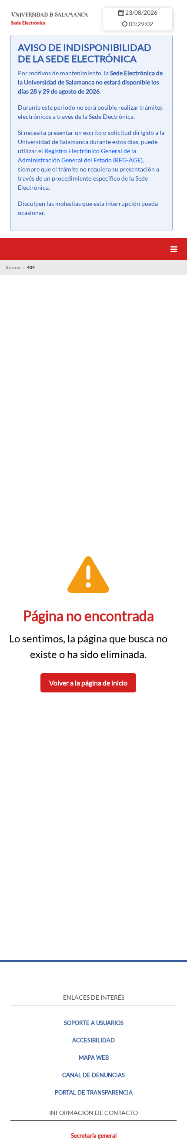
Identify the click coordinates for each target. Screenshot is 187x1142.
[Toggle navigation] (175, 249)
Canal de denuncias (93, 1074)
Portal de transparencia (94, 1092)
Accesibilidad (93, 1040)
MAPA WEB (94, 1057)
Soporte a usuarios (94, 1022)
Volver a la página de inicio (88, 682)
